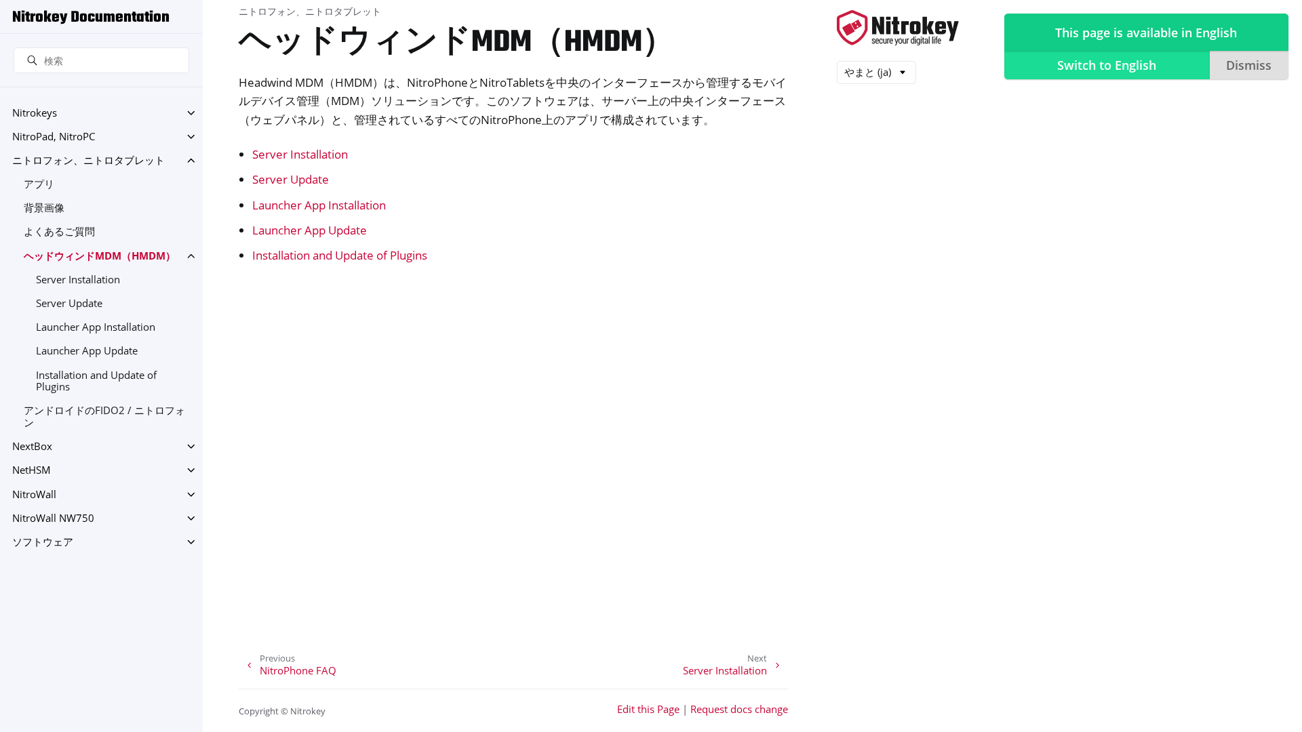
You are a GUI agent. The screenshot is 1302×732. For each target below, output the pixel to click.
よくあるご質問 (59, 231)
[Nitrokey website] (898, 28)
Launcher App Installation (95, 327)
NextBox (32, 446)
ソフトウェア (42, 542)
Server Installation (78, 279)
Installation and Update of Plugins (96, 381)
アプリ (39, 184)
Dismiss (1248, 65)
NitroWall (34, 494)
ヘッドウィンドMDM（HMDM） (100, 256)
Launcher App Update (87, 351)
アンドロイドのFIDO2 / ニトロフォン (104, 416)
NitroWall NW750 (53, 518)
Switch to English (1106, 65)
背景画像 (44, 208)
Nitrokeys (34, 113)
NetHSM (31, 470)
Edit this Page (648, 709)
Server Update (69, 303)
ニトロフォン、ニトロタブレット (88, 160)
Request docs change (739, 709)
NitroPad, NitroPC (53, 136)
